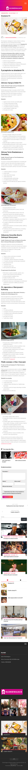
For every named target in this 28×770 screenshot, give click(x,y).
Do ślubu (21, 536)
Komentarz (6, 471)
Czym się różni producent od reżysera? (13, 637)
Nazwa (4, 481)
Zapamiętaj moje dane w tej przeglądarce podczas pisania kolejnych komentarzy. (13, 492)
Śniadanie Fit (11, 583)
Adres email (17, 481)
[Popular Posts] (20, 580)
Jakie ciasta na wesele (20, 460)
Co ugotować (12, 13)
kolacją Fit (12, 359)
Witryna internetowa (7, 486)
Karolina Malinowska (10, 37)
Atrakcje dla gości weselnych (10, 574)
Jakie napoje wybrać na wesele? (11, 556)
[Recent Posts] (7, 580)
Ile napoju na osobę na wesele (11, 538)
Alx (21, 765)
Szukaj (2, 516)
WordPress (13, 765)
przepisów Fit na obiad (6, 443)
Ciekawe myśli (4, 13)
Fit (17, 13)
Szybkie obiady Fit (12, 590)
